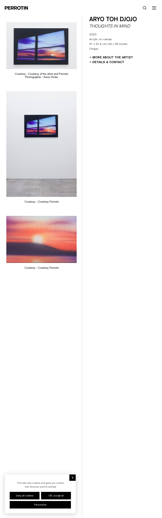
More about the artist (112, 57)
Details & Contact (108, 61)
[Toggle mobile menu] (154, 8)
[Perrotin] (16, 8)
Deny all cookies (24, 495)
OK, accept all (56, 495)
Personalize (40, 504)
